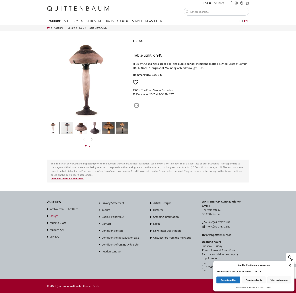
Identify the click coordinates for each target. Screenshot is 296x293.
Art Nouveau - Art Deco (64, 209)
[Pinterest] (241, 3)
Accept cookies (228, 280)
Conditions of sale (112, 231)
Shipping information (166, 217)
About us (123, 21)
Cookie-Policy (242, 287)
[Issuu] (247, 3)
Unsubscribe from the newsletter (172, 238)
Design (54, 216)
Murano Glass (58, 223)
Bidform (158, 210)
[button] (289, 265)
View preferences (279, 280)
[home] (48, 28)
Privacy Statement (256, 287)
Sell (67, 21)
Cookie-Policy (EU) (113, 217)
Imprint (268, 287)
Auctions (54, 21)
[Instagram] (236, 3)
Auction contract (111, 251)
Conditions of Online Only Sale (120, 244)
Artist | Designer (92, 21)
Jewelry (54, 237)
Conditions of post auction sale (120, 238)
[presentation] (54, 80)
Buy (75, 21)
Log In (207, 3)
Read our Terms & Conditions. (67, 178)
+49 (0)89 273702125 (217, 222)
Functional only (254, 280)
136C (81, 28)
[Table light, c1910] (87, 119)
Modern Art (57, 230)
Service (137, 21)
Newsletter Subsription (167, 231)
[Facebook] (231, 3)
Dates (110, 21)
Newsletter (153, 21)
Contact (219, 3)
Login (156, 224)
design (71, 28)
